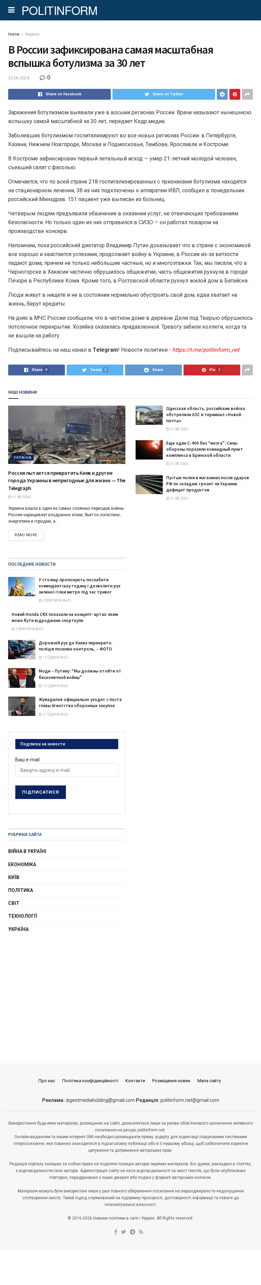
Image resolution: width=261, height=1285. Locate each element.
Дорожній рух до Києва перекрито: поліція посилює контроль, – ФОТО (75, 646)
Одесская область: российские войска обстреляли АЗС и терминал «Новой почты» (205, 415)
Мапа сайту (209, 1080)
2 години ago (55, 714)
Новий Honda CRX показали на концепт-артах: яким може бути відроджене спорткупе (65, 617)
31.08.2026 (20, 497)
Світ (13, 903)
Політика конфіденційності (90, 1080)
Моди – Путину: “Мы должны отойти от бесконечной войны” (80, 674)
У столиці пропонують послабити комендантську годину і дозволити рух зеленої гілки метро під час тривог (79, 586)
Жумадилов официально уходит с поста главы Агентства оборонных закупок (80, 702)
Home (13, 34)
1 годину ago (55, 657)
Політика (20, 890)
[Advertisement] (67, 991)
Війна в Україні (27, 851)
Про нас (46, 1080)
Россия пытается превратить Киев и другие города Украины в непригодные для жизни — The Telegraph (66, 480)
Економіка (22, 864)
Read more (26, 535)
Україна (32, 34)
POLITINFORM (59, 10)
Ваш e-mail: (27, 759)
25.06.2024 (18, 77)
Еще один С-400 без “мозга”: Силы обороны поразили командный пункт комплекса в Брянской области (204, 449)
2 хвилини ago (56, 600)
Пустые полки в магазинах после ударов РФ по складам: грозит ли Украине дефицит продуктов (207, 484)
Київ (13, 877)
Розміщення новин (171, 1080)
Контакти (135, 1080)
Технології (22, 916)
